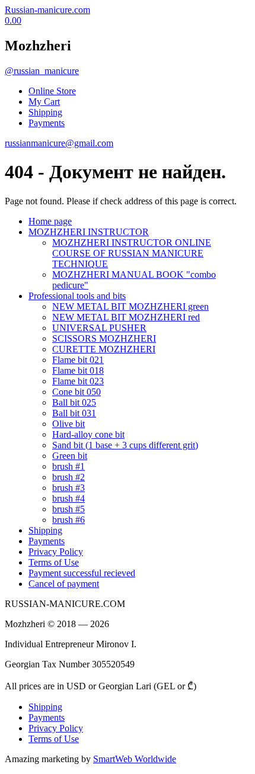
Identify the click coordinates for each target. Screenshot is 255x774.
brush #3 (68, 488)
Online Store (52, 91)
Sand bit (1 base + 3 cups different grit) (125, 445)
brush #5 (68, 509)
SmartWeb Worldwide (134, 759)
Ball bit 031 (74, 413)
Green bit (69, 456)
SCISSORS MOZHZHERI (104, 338)
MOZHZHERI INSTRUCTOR (88, 232)
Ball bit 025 (74, 402)
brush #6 (68, 520)
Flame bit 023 (78, 381)
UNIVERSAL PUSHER (99, 328)
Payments (46, 123)
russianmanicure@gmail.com (59, 143)
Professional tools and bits (77, 296)
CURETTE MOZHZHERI (103, 349)
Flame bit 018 (78, 370)
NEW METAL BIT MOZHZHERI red (126, 317)
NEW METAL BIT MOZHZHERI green (130, 306)
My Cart (44, 102)
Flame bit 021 (78, 360)
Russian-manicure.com (47, 10)
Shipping (45, 112)
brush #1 (68, 466)
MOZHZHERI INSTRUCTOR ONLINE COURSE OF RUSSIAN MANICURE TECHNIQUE (131, 253)
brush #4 (68, 498)
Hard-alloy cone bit (88, 434)
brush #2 (68, 477)
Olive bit (68, 424)
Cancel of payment (63, 584)
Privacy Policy (55, 552)
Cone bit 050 (76, 392)
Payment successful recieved (81, 573)
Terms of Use (53, 562)
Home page (50, 221)
